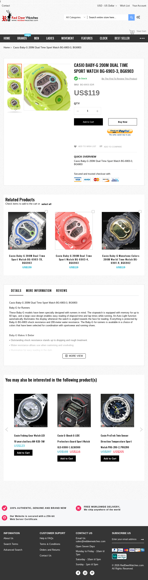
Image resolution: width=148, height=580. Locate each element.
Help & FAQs (46, 538)
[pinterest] (92, 573)
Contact (6, 5)
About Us (8, 538)
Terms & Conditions (50, 544)
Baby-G (85, 161)
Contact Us (45, 555)
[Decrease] (77, 110)
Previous (6, 429)
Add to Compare (113, 147)
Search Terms (11, 544)
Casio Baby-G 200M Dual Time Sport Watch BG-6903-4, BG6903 (74, 259)
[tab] (16, 291)
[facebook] (78, 573)
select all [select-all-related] (46, 204)
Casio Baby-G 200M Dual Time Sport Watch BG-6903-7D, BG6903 (27, 259)
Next (141, 429)
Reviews (61, 290)
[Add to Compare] (35, 235)
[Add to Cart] (18, 235)
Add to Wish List (87, 146)
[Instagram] (85, 573)
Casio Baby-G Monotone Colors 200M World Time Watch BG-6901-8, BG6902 (120, 259)
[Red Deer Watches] (20, 15)
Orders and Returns (50, 549)
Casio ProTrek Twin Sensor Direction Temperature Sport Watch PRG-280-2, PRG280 (116, 441)
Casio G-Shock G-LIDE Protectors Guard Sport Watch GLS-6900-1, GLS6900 (73, 441)
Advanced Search (13, 549)
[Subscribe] (142, 539)
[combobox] (108, 17)
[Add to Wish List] (27, 235)
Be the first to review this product (119, 79)
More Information (39, 290)
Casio (77, 161)
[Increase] (97, 110)
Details (16, 290)
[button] (15, 86)
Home (7, 47)
